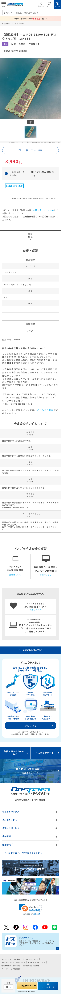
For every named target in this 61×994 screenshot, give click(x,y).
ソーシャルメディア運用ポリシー (13, 962)
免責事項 (16, 959)
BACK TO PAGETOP (32, 650)
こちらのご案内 (45, 410)
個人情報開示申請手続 (31, 966)
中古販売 (6, 23)
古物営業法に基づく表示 (36, 962)
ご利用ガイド (8, 819)
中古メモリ (19, 23)
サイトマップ (6, 959)
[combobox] (36, 12)
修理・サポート (9, 828)
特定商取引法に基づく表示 (11, 966)
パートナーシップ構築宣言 (11, 969)
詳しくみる (30, 725)
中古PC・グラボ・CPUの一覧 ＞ (30, 18)
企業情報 (6, 844)
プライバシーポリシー (30, 959)
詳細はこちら (15, 575)
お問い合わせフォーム (43, 210)
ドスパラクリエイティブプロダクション (21, 852)
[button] (30, 909)
